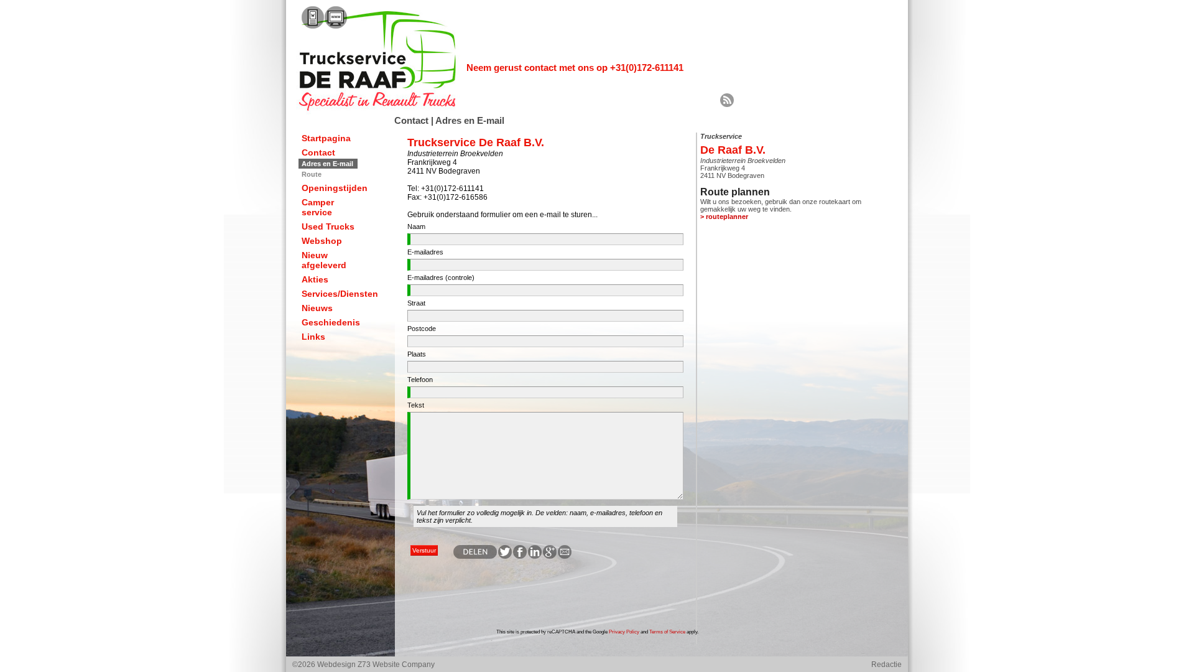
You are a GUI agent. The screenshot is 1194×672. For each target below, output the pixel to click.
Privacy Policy (624, 631)
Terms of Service (667, 631)
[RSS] (727, 104)
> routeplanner (724, 216)
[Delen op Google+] (549, 556)
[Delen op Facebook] (519, 556)
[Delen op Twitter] (504, 556)
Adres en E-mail (327, 163)
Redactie (886, 664)
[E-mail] (564, 556)
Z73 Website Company (396, 664)
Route (312, 174)
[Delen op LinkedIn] (534, 556)
